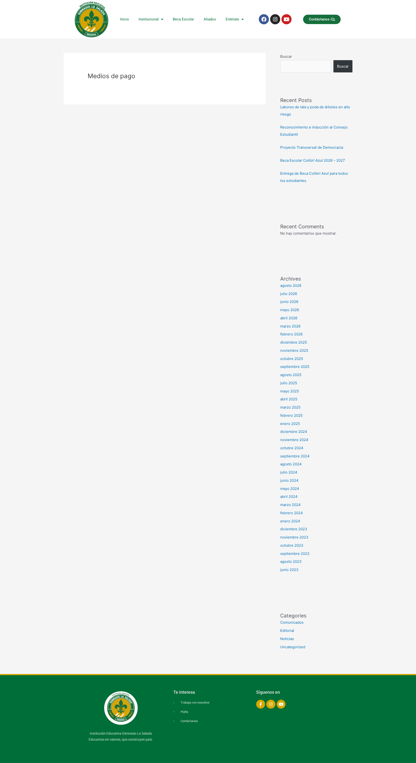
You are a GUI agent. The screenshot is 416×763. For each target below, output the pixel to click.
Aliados (210, 19)
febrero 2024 (291, 513)
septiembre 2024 (295, 456)
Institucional (149, 19)
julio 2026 (288, 293)
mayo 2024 (289, 488)
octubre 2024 (291, 448)
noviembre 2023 (294, 537)
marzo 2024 (290, 504)
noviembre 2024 (294, 439)
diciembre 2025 (293, 342)
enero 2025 (290, 423)
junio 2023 (289, 569)
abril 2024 (289, 496)
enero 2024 (290, 521)
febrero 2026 (291, 334)
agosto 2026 (290, 285)
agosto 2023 (291, 561)
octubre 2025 (291, 358)
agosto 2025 (290, 374)
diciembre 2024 (293, 431)
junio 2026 (289, 301)
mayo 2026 (289, 310)
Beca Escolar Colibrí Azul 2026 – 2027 (312, 160)
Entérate (232, 19)
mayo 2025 (289, 391)
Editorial (287, 630)
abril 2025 (288, 399)
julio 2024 (288, 472)
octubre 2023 (291, 545)
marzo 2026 (290, 326)
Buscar (286, 56)
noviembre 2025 (294, 350)
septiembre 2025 (294, 366)
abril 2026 (288, 318)
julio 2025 (288, 383)
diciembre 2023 (293, 529)
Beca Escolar (183, 19)
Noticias (287, 638)
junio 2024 (289, 480)
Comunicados (292, 622)
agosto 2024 (291, 464)
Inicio (124, 19)
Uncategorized (292, 647)
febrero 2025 (291, 415)
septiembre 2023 (295, 553)
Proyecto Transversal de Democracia (311, 147)
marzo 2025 (290, 407)
